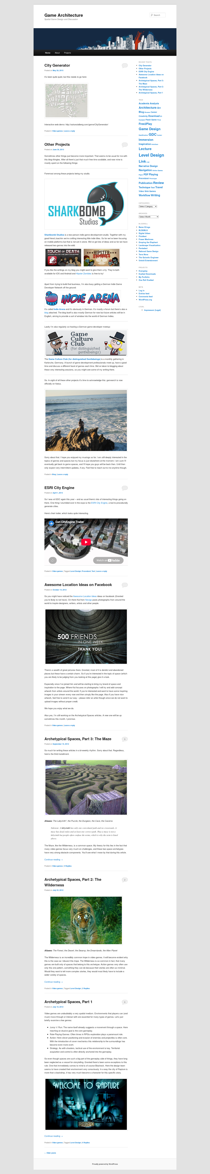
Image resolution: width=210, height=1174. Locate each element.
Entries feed (144, 293)
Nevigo (88, 599)
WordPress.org (145, 299)
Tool (93, 571)
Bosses (147, 112)
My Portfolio (144, 277)
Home (47, 52)
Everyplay (143, 270)
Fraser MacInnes (146, 239)
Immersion (146, 139)
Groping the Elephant (148, 242)
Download (154, 116)
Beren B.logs (144, 227)
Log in (141, 290)
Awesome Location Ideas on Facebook (78, 584)
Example (142, 120)
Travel (159, 187)
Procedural (86, 571)
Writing (155, 195)
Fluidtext (142, 236)
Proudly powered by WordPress (105, 1164)
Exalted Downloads (147, 273)
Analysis (154, 103)
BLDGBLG (143, 230)
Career (154, 112)
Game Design (150, 128)
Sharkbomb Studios (54, 234)
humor (159, 135)
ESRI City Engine (59, 487)
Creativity (143, 116)
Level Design (75, 571)
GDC (153, 134)
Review (158, 182)
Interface (155, 144)
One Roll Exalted (146, 280)
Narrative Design (148, 166)
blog (46, 312)
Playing (153, 174)
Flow (159, 120)
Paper (141, 175)
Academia (144, 103)
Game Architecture (63, 15)
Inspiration (145, 144)
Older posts (50, 1153)
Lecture (145, 148)
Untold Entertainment (148, 260)
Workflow (144, 195)
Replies (68, 866)
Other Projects (57, 144)
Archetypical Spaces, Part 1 (68, 1001)
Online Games (157, 170)
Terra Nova (143, 254)
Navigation (145, 170)
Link (142, 161)
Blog (54, 474)
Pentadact (143, 248)
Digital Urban (144, 233)
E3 (161, 116)
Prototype (153, 178)
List (148, 162)
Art (159, 107)
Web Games (150, 191)
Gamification (143, 135)
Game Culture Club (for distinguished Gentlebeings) (75, 359)
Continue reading (53, 859)
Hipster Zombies (83, 273)
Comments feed (146, 296)
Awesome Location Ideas (85, 596)
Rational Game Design (148, 251)
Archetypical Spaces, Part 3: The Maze (77, 738)
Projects (67, 52)
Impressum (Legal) (152, 310)
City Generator (57, 65)
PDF (146, 174)
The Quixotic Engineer (149, 257)
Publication (146, 183)
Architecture (148, 107)
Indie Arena (59, 309)
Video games (57, 131)
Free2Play (145, 124)
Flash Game (151, 119)
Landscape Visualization (149, 245)
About (57, 52)
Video (141, 191)
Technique (144, 187)
